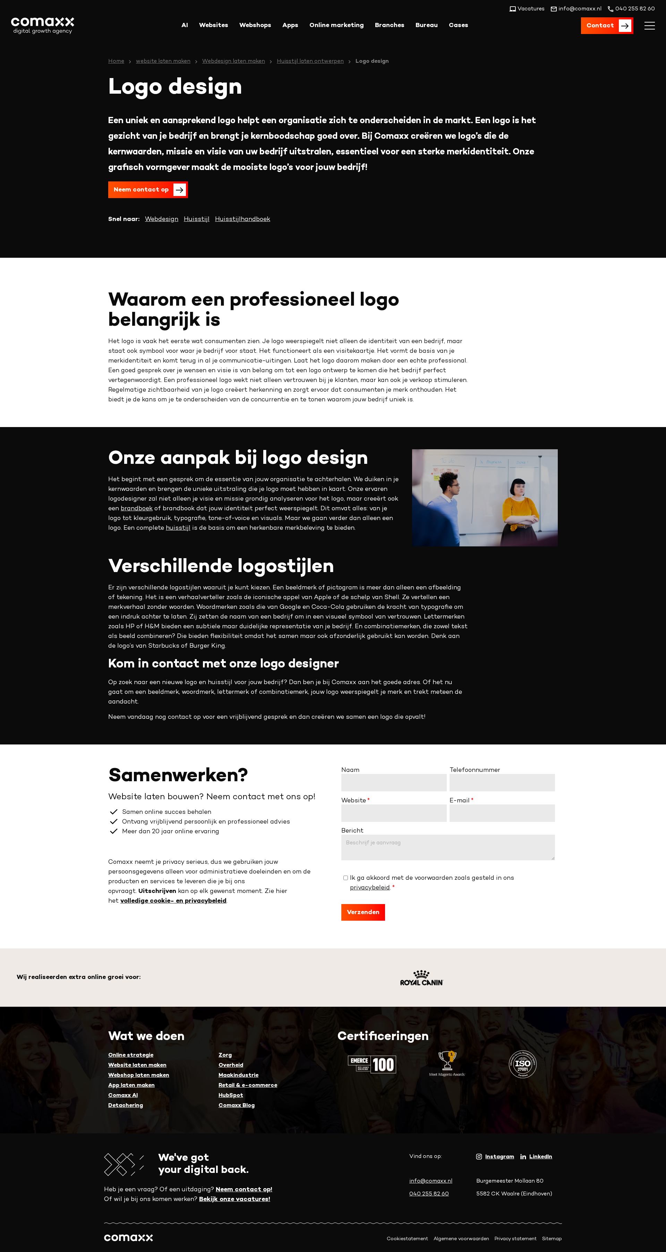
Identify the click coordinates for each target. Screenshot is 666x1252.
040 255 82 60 (429, 1194)
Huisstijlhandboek (242, 219)
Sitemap (552, 1239)
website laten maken (163, 62)
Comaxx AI (123, 1096)
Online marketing (336, 25)
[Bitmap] (422, 978)
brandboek (137, 508)
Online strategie (130, 1055)
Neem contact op (141, 190)
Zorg (225, 1055)
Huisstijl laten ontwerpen (310, 62)
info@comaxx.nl (430, 1181)
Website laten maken (137, 1065)
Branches (389, 25)
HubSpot (231, 1096)
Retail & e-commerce (248, 1086)
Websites (213, 25)
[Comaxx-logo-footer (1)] (128, 1239)
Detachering (125, 1106)
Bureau (427, 25)
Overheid (231, 1065)
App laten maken (131, 1086)
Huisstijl (197, 219)
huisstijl (178, 528)
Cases (458, 25)
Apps (290, 25)
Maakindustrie (238, 1076)
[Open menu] (649, 25)
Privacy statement (516, 1239)
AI (184, 25)
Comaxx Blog (237, 1106)
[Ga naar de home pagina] (42, 25)
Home (116, 62)
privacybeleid (370, 888)
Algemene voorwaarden (461, 1239)
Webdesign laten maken (233, 62)
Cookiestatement (407, 1239)
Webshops (255, 25)
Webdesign (161, 219)
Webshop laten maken (138, 1076)
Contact (600, 26)
